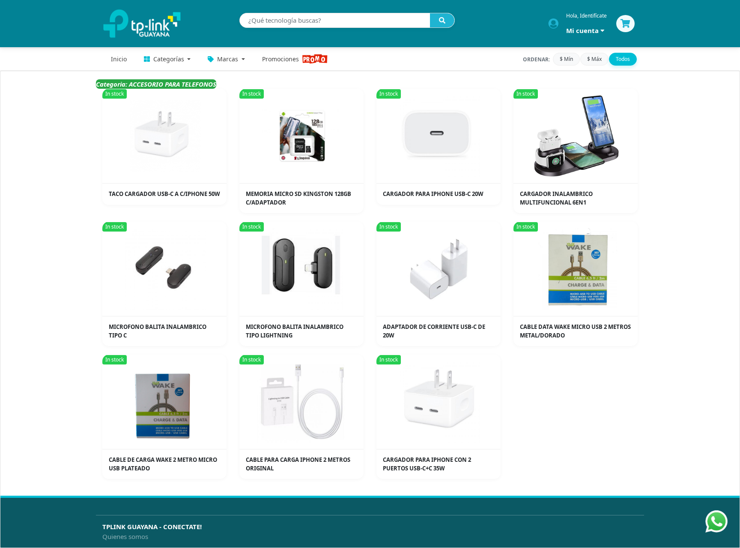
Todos (623, 59)
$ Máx (594, 59)
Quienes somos (125, 536)
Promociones (280, 59)
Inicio (119, 59)
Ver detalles (167, 177)
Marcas (227, 59)
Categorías (169, 59)
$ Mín (566, 59)
